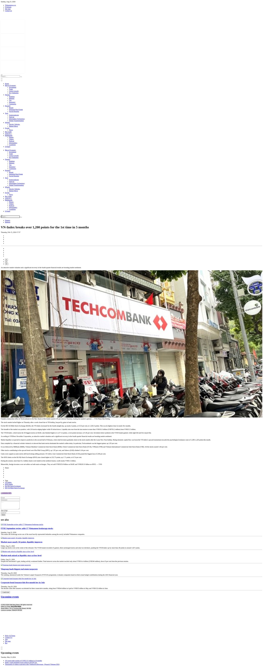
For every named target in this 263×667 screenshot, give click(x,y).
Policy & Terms (10, 636)
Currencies (12, 104)
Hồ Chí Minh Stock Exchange (15, 488)
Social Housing (14, 111)
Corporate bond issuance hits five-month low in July (23, 582)
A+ (6, 264)
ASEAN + (8, 134)
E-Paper (7, 146)
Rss (6, 643)
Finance (7, 95)
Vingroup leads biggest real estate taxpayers (19, 569)
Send (3, 515)
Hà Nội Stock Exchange (13, 486)
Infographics (13, 143)
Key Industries (13, 93)
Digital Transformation (16, 121)
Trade (11, 89)
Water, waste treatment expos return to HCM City (21, 662)
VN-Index (8, 482)
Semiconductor (14, 115)
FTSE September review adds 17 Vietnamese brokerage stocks (27, 528)
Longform (12, 145)
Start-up (11, 117)
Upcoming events (10, 596)
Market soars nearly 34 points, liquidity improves (21, 542)
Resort (11, 108)
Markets (11, 98)
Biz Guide (8, 132)
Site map (8, 9)
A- (6, 259)
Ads (6, 639)
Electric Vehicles (14, 124)
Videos (11, 139)
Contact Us (8, 637)
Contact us (8, 11)
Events (7, 128)
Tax (10, 100)
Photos (11, 137)
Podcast (11, 141)
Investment (12, 87)
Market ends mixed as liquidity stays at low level (21, 555)
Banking (12, 97)
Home (7, 84)
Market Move (13, 126)
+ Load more (5, 592)
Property (7, 106)
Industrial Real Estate (16, 109)
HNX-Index (9, 484)
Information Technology (17, 119)
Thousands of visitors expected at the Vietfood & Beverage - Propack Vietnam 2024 (32, 664)
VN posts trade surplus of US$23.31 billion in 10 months (23, 661)
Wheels (7, 122)
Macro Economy (10, 85)
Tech (6, 113)
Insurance (12, 102)
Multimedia (8, 135)
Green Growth (13, 91)
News (11, 130)
